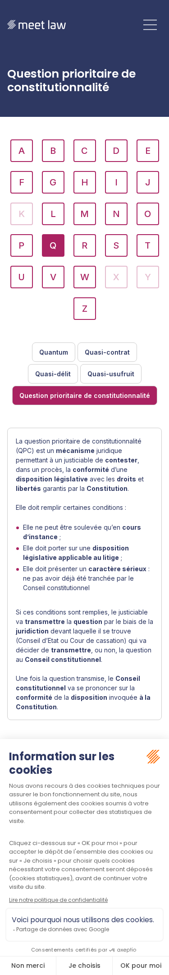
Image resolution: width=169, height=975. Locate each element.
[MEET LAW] (36, 24)
